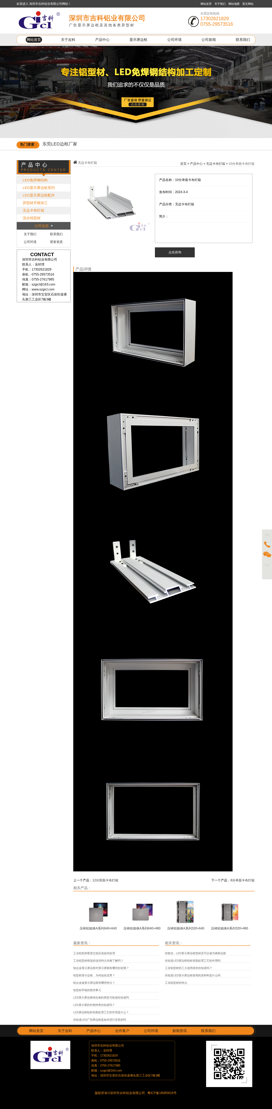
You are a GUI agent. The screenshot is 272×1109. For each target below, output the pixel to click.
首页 (183, 163)
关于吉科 (68, 40)
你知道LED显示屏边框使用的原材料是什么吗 (192, 975)
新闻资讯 (179, 1031)
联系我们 (243, 40)
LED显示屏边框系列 (39, 188)
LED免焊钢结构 (35, 180)
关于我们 (220, 3)
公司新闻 (209, 40)
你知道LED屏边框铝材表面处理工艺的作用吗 (192, 960)
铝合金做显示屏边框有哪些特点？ (94, 982)
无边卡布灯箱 (33, 210)
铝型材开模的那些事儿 (87, 990)
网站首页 (206, 3)
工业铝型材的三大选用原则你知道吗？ (188, 968)
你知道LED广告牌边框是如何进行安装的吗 (99, 1019)
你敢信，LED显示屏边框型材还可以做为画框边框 (195, 953)
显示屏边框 (138, 40)
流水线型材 (32, 218)
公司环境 (174, 40)
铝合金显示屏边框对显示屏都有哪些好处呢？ (101, 968)
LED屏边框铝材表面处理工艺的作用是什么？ (101, 1012)
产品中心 (102, 40)
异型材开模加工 (35, 203)
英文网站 (247, 3)
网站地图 (234, 3)
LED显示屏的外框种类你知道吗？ (94, 1004)
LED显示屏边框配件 (39, 195)
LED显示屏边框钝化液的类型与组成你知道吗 (101, 997)
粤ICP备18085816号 (162, 1093)
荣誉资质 (56, 242)
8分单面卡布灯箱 (242, 880)
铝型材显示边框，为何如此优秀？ (94, 975)
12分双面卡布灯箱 (105, 880)
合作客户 (122, 1031)
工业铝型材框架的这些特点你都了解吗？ (98, 960)
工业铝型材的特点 (176, 982)
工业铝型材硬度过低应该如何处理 (94, 953)
